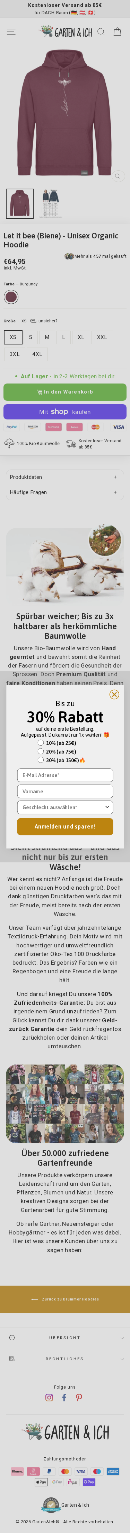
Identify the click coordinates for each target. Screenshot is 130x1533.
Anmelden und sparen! (65, 826)
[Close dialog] (114, 694)
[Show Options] (107, 807)
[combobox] (63, 807)
